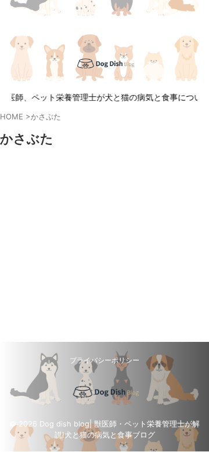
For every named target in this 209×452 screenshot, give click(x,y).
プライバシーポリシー (104, 360)
